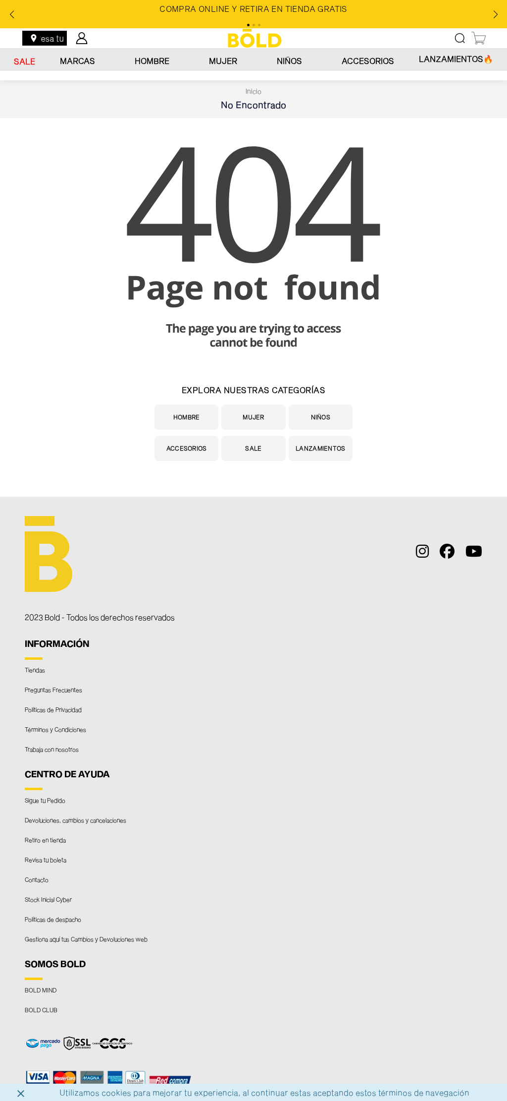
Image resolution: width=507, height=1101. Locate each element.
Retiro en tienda (45, 839)
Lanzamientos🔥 (456, 58)
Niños (289, 60)
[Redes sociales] (420, 553)
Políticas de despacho (53, 919)
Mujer (223, 60)
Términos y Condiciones (55, 729)
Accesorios (368, 60)
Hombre (152, 60)
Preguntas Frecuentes (53, 689)
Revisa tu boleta (45, 859)
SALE (24, 61)
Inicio (253, 91)
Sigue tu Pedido (45, 800)
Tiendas (35, 669)
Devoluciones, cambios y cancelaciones (75, 819)
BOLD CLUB (41, 1009)
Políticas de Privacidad (53, 709)
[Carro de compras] (479, 38)
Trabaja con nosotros (52, 749)
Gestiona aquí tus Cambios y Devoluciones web (86, 938)
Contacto (37, 879)
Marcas (77, 60)
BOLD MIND (40, 989)
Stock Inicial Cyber (48, 899)
